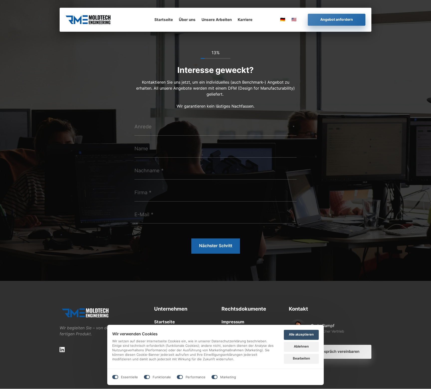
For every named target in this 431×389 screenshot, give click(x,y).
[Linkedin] (64, 350)
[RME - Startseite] (88, 19)
